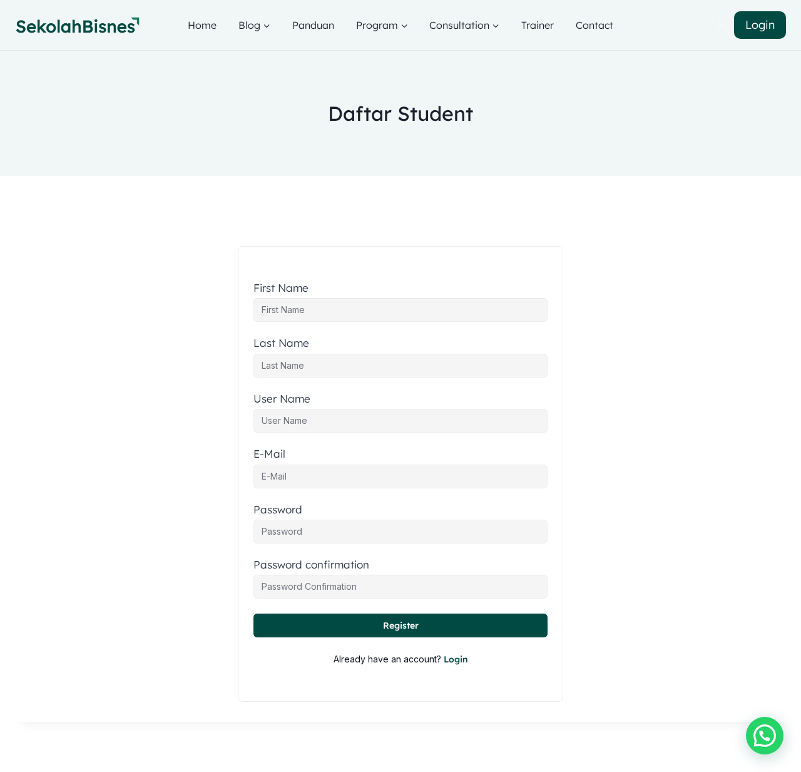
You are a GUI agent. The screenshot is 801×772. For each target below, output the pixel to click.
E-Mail (269, 454)
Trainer (537, 25)
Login (760, 25)
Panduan (313, 25)
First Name (281, 288)
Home (202, 25)
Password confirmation (311, 564)
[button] (764, 735)
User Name (281, 399)
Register (401, 625)
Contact (594, 25)
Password (277, 509)
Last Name (281, 343)
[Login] (721, 25)
